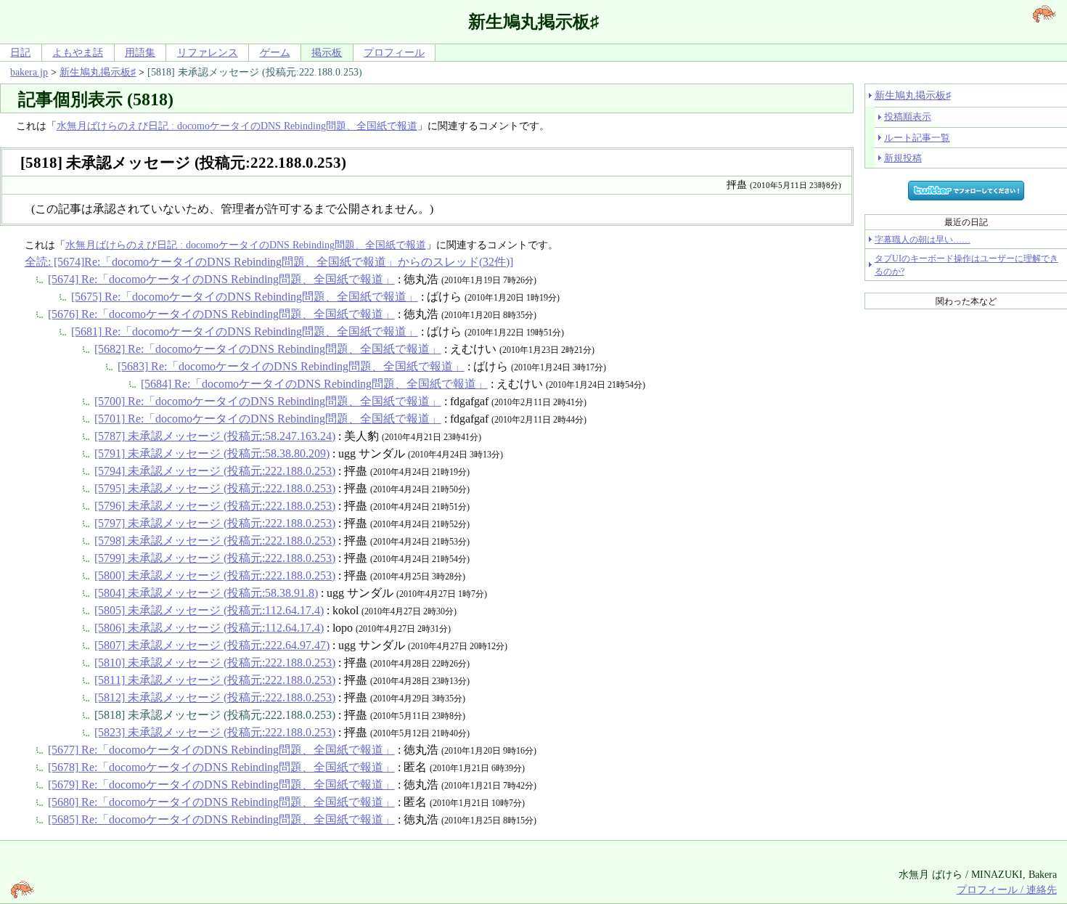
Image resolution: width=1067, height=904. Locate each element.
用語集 (140, 52)
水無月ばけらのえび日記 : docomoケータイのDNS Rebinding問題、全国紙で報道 (237, 125)
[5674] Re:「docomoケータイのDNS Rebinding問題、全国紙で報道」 (221, 279)
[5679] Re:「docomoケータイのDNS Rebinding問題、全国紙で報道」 (221, 784)
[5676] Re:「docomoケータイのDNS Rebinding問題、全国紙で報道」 (221, 314)
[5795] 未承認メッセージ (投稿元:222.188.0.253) (214, 488)
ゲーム (275, 52)
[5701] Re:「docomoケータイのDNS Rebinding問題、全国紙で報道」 (267, 418)
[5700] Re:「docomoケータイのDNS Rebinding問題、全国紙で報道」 (267, 401)
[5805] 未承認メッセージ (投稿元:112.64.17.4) (209, 610)
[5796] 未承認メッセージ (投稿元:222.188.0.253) (214, 506)
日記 (20, 52)
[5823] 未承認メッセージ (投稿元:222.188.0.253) (214, 732)
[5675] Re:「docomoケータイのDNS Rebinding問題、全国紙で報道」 (244, 296)
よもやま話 (77, 52)
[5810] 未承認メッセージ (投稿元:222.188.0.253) (214, 662)
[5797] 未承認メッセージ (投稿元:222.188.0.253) (214, 523)
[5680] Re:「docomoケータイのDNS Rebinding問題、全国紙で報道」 (221, 802)
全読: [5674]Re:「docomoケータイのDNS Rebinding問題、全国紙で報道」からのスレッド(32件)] (269, 262)
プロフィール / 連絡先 (1007, 889)
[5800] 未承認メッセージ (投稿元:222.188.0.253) (214, 575)
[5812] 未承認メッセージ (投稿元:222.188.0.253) (214, 697)
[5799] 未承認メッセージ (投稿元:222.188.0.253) (214, 558)
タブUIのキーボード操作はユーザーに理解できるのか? (966, 265)
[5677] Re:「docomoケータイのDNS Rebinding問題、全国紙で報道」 (221, 750)
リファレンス (207, 52)
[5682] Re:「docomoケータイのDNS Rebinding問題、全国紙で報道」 (267, 349)
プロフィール (394, 52)
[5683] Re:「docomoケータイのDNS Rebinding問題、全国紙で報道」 (291, 366)
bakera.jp (29, 72)
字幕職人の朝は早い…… (922, 240)
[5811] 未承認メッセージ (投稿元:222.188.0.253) (214, 680)
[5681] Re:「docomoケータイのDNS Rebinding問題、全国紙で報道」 (244, 331)
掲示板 (326, 52)
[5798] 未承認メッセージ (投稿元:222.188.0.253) (214, 540)
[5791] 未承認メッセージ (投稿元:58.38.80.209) (212, 453)
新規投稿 (903, 157)
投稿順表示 (907, 116)
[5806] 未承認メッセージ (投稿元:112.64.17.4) (209, 628)
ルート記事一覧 (917, 137)
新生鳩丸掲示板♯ (98, 72)
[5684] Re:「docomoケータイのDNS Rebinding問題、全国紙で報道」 (314, 384)
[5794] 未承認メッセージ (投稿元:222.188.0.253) (214, 471)
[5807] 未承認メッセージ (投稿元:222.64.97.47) (212, 645)
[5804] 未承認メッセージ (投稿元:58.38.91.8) (206, 593)
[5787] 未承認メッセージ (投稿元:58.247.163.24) (214, 436)
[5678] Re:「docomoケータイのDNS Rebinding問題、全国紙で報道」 (221, 767)
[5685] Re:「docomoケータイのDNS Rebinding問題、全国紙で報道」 (221, 819)
